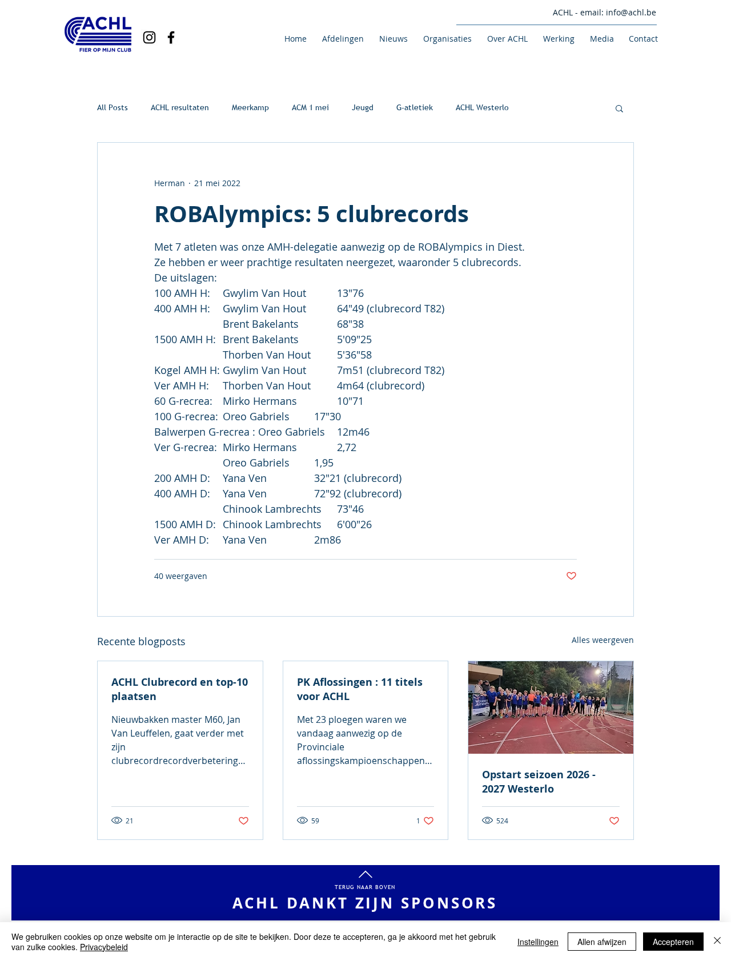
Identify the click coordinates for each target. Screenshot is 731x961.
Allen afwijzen (601, 941)
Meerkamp (250, 107)
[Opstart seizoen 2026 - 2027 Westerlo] (550, 707)
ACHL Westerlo (482, 107)
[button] (340, 38)
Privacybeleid (104, 946)
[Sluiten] (717, 941)
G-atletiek (414, 107)
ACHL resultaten (180, 107)
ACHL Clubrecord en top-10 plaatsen (179, 689)
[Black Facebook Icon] (171, 37)
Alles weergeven (603, 639)
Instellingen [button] (538, 941)
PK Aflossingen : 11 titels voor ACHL (360, 689)
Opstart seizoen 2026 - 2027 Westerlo (539, 781)
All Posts (112, 107)
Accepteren (673, 941)
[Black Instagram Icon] (149, 37)
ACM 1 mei (310, 107)
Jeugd (362, 107)
